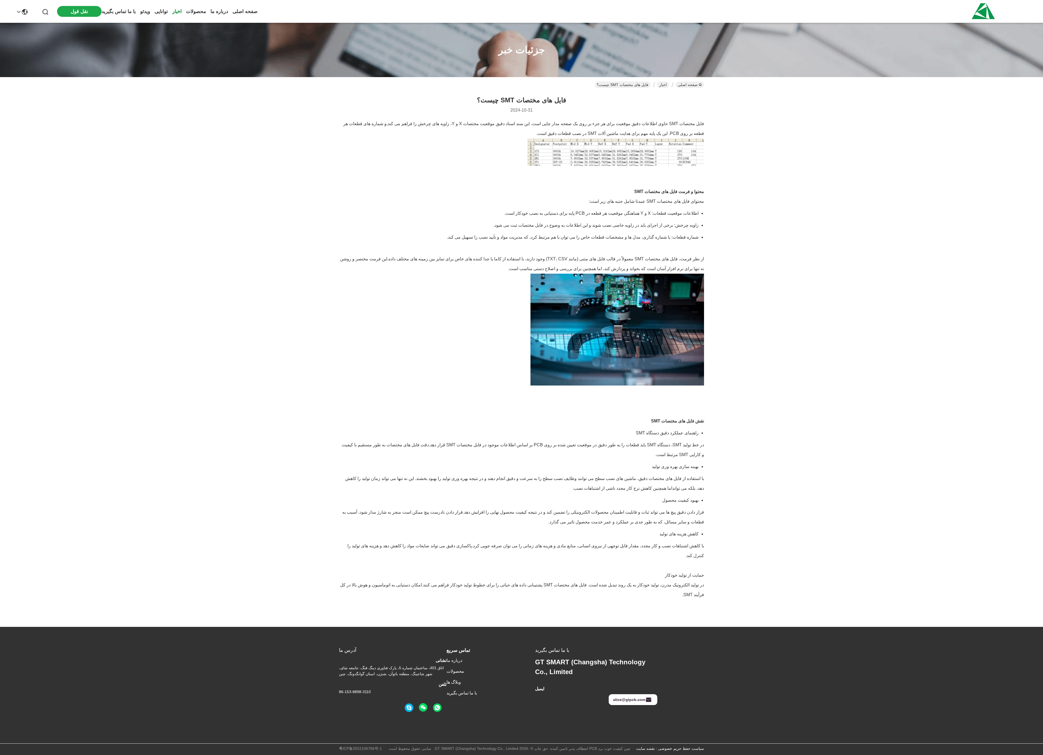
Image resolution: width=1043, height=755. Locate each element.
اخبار (177, 11)
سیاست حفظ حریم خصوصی (681, 748)
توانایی (161, 11)
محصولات (196, 11)
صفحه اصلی (245, 11)
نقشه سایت (645, 748)
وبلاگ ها (454, 682)
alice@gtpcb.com (629, 699)
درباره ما (219, 11)
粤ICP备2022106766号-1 (360, 748)
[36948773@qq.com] (409, 708)
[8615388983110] (437, 708)
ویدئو (145, 11)
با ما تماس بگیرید (119, 11)
